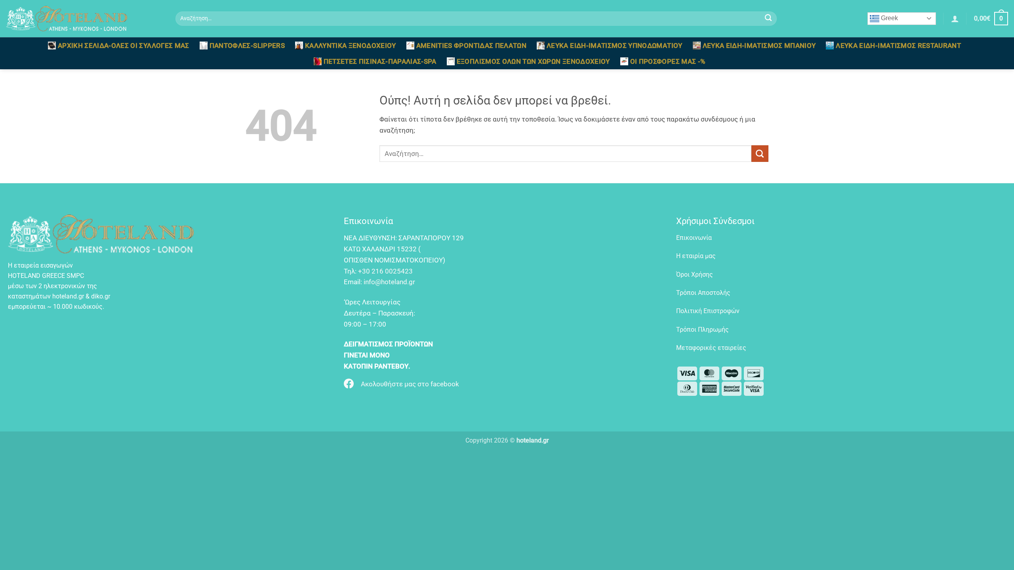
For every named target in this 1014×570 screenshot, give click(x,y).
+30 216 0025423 (385, 271)
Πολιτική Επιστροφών (708, 311)
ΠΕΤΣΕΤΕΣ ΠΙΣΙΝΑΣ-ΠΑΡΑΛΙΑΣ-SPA (380, 61)
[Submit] (768, 18)
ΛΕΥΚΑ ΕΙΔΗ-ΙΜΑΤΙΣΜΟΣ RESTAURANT (898, 45)
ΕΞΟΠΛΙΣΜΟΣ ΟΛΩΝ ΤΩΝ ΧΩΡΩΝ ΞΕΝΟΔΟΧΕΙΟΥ (533, 61)
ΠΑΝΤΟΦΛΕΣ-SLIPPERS (247, 45)
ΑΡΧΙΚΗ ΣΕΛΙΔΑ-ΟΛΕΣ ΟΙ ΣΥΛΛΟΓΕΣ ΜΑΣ (123, 45)
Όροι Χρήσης (694, 274)
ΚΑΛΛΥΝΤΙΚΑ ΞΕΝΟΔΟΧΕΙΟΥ (350, 45)
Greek (888, 18)
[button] (955, 18)
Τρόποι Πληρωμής (702, 329)
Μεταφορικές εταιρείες (711, 348)
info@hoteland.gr (389, 282)
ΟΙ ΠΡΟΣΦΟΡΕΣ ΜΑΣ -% (668, 61)
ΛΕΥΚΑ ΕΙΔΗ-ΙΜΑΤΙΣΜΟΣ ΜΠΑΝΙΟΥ (759, 45)
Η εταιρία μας (696, 256)
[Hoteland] (85, 18)
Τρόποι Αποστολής (703, 292)
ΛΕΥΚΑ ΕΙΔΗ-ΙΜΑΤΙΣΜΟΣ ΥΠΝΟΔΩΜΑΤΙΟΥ (614, 45)
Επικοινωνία (694, 237)
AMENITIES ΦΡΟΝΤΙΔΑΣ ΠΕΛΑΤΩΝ (471, 45)
